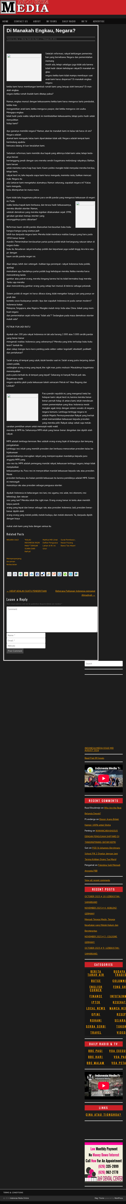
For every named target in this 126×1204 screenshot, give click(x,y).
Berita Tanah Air (27, 39)
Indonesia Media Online (19, 1198)
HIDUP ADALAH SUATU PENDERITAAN (27, 590)
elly (16, 39)
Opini (37, 39)
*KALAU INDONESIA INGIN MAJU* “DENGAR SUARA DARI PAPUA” (32, 545)
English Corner (96, 988)
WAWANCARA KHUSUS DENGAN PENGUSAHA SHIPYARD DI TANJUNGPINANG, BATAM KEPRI (102, 836)
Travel (96, 1033)
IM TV (84, 21)
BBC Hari (95, 1057)
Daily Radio (69, 21)
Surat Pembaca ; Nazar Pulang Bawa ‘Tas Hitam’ (68, 542)
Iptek (96, 1002)
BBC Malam (96, 1063)
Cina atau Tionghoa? (103, 1115)
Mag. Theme (99, 1198)
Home (5, 21)
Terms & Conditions (13, 1192)
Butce (96, 981)
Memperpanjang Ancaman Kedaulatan (14, 561)
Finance (96, 996)
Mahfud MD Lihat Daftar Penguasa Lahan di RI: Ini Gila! (50, 544)
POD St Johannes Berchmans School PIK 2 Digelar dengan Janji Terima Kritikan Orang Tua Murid (102, 853)
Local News (95, 1008)
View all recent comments (97, 880)
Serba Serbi (96, 1026)
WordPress (119, 1198)
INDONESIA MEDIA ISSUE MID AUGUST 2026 (99, 749)
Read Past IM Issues (94, 758)
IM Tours (51, 21)
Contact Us (21, 21)
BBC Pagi (95, 1051)
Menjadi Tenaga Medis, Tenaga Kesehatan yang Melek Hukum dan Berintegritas (101, 925)
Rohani (96, 1020)
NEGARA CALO (13, 539)
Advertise (99, 21)
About (37, 21)
